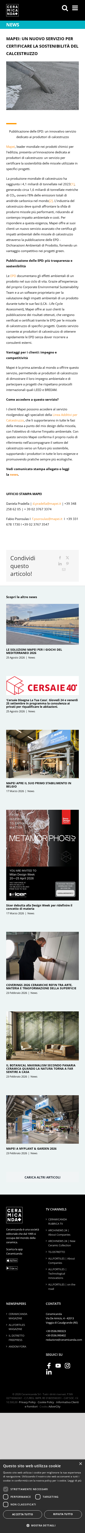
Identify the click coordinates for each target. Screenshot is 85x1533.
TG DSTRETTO (56, 1252)
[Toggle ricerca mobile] (65, 8)
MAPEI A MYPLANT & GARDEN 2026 (31, 1148)
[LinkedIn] (60, 564)
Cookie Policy (46, 1402)
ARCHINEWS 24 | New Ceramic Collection (61, 1243)
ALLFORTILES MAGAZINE (17, 1327)
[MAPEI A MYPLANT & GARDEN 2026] (42, 1119)
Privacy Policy (27, 1402)
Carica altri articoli (42, 1177)
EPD (13, 276)
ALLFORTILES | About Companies (61, 1261)
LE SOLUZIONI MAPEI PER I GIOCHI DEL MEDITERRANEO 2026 (34, 651)
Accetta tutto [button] (22, 1514)
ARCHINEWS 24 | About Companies (59, 1232)
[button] (42, 1525)
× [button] (80, 1463)
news (14, 474)
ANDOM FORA (17, 1346)
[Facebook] (60, 558)
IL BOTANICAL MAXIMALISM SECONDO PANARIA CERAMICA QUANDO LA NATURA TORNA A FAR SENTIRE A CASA (41, 1068)
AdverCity (54, 1406)
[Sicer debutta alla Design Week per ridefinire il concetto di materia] (42, 855)
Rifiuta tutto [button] (63, 1514)
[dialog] (42, 1496)
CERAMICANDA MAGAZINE (18, 1316)
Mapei (10, 146)
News (31, 657)
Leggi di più (74, 1480)
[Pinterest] (67, 564)
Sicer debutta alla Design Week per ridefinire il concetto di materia (39, 907)
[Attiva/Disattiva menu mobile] (75, 8)
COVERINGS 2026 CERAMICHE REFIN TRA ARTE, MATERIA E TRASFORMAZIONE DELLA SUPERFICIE (41, 986)
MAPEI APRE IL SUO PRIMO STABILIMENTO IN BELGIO (38, 784)
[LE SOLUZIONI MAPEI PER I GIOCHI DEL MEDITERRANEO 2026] (42, 624)
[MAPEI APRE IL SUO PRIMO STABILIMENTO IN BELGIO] (42, 754)
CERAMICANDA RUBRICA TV (57, 1221)
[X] (67, 558)
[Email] (63, 570)
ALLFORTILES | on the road (61, 1287)
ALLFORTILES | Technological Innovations (57, 1273)
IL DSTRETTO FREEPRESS (16, 1338)
